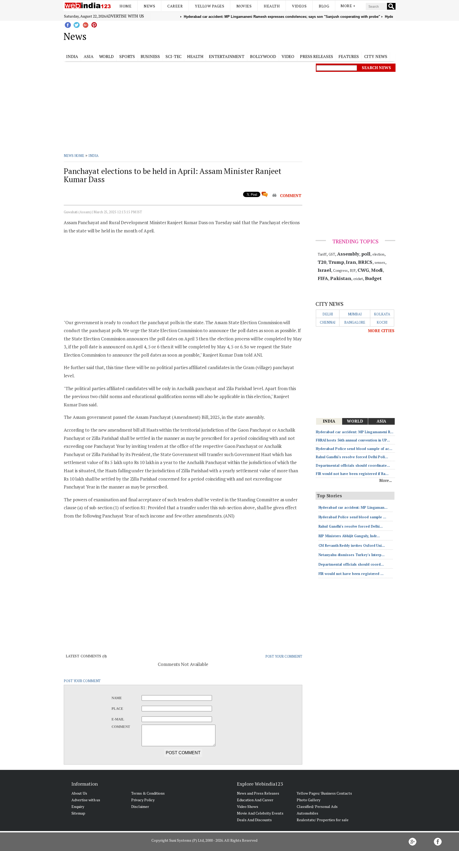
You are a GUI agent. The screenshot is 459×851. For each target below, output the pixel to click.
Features (348, 56)
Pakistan (340, 278)
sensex (380, 262)
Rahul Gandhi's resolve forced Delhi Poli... (352, 456)
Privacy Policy (143, 799)
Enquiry (77, 806)
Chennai (327, 322)
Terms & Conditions (148, 793)
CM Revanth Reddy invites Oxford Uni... (351, 545)
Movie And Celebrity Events (260, 813)
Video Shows (247, 806)
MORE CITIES (381, 330)
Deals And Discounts (254, 819)
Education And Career (255, 799)
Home (125, 6)
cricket (358, 278)
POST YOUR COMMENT (283, 656)
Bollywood (263, 56)
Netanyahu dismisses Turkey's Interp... (351, 554)
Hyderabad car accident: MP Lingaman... (353, 507)
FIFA (323, 278)
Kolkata (382, 314)
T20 (322, 262)
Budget (373, 278)
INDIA (93, 155)
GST (332, 254)
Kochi (382, 322)
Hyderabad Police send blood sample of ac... (354, 448)
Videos (299, 6)
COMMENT (290, 195)
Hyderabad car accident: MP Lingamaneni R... (354, 431)
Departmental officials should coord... (351, 564)
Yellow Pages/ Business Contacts (324, 793)
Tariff (322, 254)
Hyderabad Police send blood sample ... (352, 517)
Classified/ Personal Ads (317, 806)
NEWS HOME (74, 155)
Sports (127, 56)
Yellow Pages (209, 6)
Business (150, 56)
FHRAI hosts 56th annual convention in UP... (353, 440)
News (149, 6)
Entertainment (226, 56)
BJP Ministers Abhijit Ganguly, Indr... (349, 535)
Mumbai (355, 314)
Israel (324, 270)
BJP (353, 270)
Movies (244, 6)
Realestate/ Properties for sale (322, 819)
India (72, 56)
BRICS (365, 262)
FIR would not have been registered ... (351, 573)
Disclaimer (140, 806)
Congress (340, 270)
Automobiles (307, 813)
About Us (79, 793)
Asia (89, 56)
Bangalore (354, 322)
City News (375, 56)
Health (272, 6)
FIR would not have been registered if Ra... (352, 473)
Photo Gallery (308, 799)
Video (288, 56)
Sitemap (78, 813)
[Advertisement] (256, 35)
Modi (377, 270)
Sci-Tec (173, 56)
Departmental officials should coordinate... (353, 465)
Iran (351, 262)
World (106, 56)
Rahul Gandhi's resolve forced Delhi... (350, 526)
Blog (324, 6)
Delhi (327, 314)
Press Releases (316, 56)
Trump (336, 262)
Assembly (348, 254)
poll (365, 254)
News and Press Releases (258, 793)
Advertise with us (125, 16)
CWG (363, 270)
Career (175, 6)
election (378, 254)
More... (385, 480)
